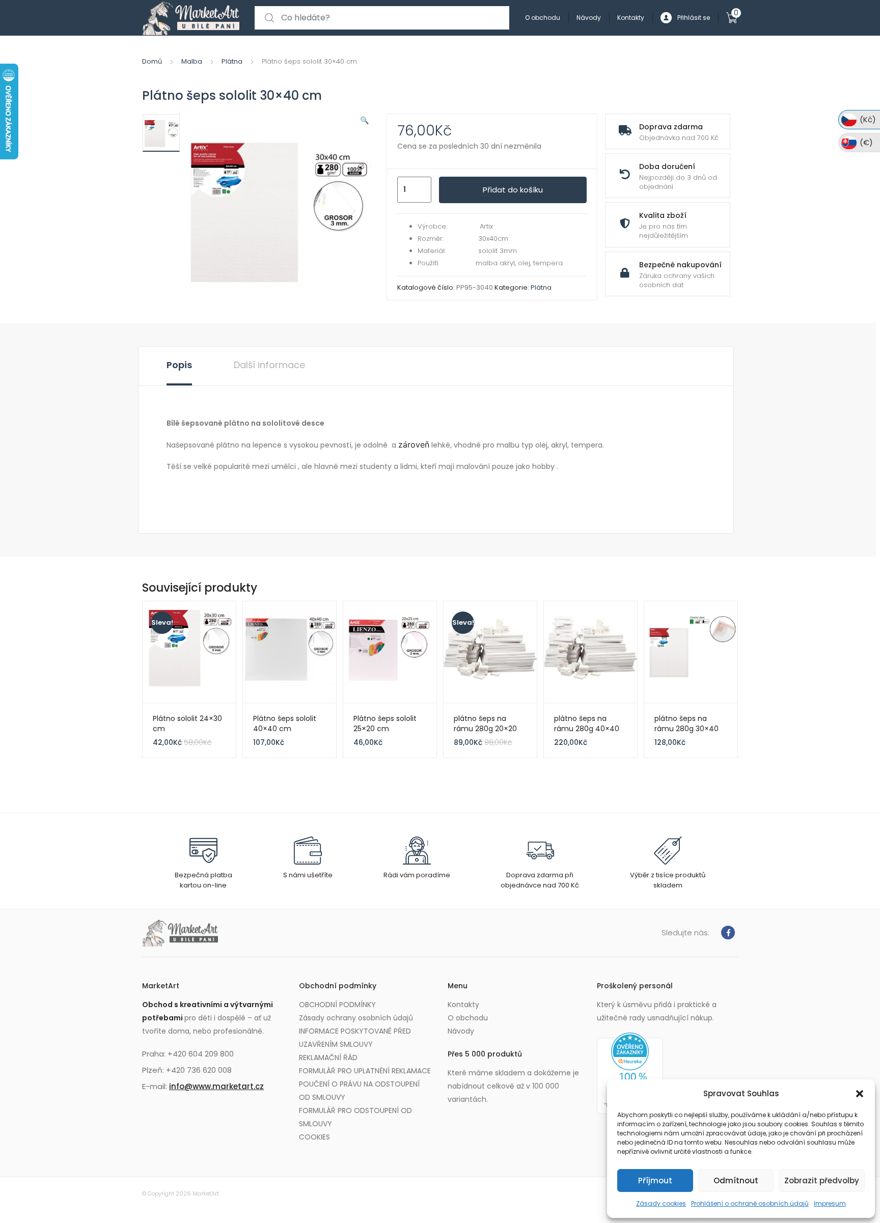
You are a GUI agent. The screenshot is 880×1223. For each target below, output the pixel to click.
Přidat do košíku (513, 189)
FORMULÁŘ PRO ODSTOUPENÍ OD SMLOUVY (355, 1117)
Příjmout (655, 1180)
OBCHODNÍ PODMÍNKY (337, 1004)
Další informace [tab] (269, 364)
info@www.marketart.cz (216, 1086)
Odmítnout (735, 1180)
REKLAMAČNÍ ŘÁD (328, 1057)
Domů (152, 61)
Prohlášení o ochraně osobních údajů (750, 1203)
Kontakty (630, 17)
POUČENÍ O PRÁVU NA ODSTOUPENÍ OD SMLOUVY (359, 1090)
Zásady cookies (661, 1203)
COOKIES (314, 1137)
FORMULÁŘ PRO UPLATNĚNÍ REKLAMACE (365, 1071)
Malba (191, 61)
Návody (588, 17)
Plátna (232, 61)
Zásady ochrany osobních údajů (356, 1018)
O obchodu (542, 17)
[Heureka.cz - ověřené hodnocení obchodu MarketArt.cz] (630, 1073)
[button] (860, 1094)
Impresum (830, 1203)
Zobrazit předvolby (821, 1180)
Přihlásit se (693, 17)
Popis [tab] (179, 364)
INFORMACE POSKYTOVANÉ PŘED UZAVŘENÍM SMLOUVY (355, 1037)
